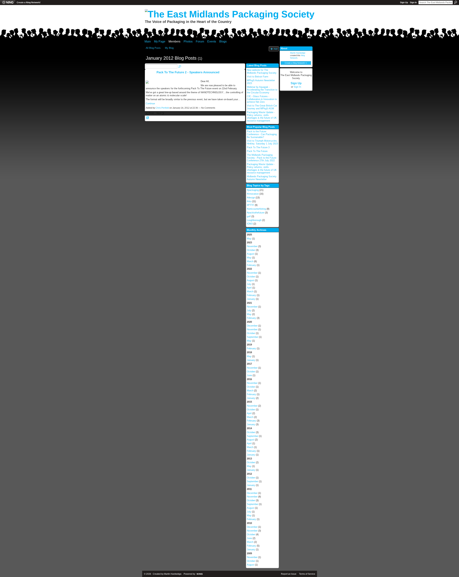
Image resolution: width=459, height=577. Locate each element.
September (252, 337)
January (251, 299)
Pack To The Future (257, 151)
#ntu (249, 201)
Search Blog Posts (180, 66)
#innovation (253, 193)
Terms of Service (307, 574)
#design (251, 197)
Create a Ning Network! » (296, 63)
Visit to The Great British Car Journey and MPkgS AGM (262, 107)
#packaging (253, 190)
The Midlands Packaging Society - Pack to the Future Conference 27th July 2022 (261, 158)
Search (455, 2)
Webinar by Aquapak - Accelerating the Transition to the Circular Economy (262, 90)
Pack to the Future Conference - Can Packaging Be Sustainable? (262, 134)
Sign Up (404, 2)
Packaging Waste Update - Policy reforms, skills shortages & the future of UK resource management (262, 116)
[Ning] (7, 2)
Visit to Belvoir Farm (257, 76)
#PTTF (250, 205)
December (252, 325)
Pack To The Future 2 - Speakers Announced (188, 72)
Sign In (413, 2)
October (251, 250)
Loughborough (254, 220)
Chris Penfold (162, 108)
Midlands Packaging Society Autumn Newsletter (261, 178)
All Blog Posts (153, 48)
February (251, 265)
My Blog (169, 48)
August (250, 253)
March (250, 261)
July (249, 284)
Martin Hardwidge (297, 53)
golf (249, 216)
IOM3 (250, 223)
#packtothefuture (255, 212)
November (252, 246)
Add (276, 49)
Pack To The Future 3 (258, 147)
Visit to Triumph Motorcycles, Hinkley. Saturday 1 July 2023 (262, 142)
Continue (150, 103)
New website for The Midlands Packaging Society (261, 71)
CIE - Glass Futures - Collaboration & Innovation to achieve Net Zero (262, 99)
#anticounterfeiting (256, 209)
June (249, 375)
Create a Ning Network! (29, 2)
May (249, 238)
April (249, 287)
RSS (147, 118)
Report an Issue (288, 574)
